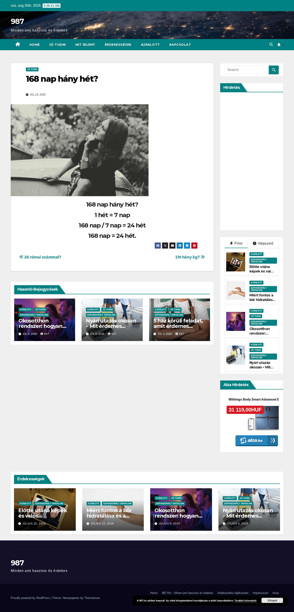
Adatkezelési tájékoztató (233, 593)
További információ (246, 600)
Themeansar (91, 597)
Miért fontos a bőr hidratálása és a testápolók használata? (262, 302)
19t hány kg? (188, 257)
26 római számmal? (42, 257)
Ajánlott (150, 45)
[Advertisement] (256, 161)
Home (34, 45)
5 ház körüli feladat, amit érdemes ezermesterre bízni (178, 326)
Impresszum (260, 593)
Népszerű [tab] (265, 243)
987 (17, 21)
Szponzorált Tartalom (34, 315)
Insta (275, 593)
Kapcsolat (180, 45)
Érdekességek (118, 45)
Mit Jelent (85, 45)
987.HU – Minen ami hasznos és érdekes (187, 593)
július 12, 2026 (102, 523)
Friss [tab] (238, 243)
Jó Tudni (57, 45)
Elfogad (272, 600)
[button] (271, 44)
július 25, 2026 (34, 523)
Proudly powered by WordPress (31, 597)
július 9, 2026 (169, 523)
